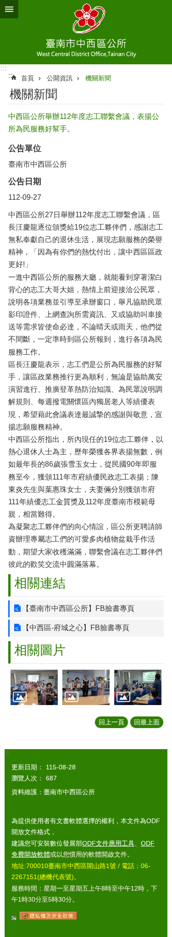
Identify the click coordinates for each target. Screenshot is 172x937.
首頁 (27, 78)
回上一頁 (111, 722)
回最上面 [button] (147, 722)
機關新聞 (98, 78)
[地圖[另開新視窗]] (13, 917)
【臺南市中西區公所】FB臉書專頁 (78, 608)
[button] (34, 687)
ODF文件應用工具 (108, 843)
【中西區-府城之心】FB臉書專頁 (75, 628)
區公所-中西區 (86, 32)
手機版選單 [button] (9, 9)
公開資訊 (59, 78)
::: (3, 68)
